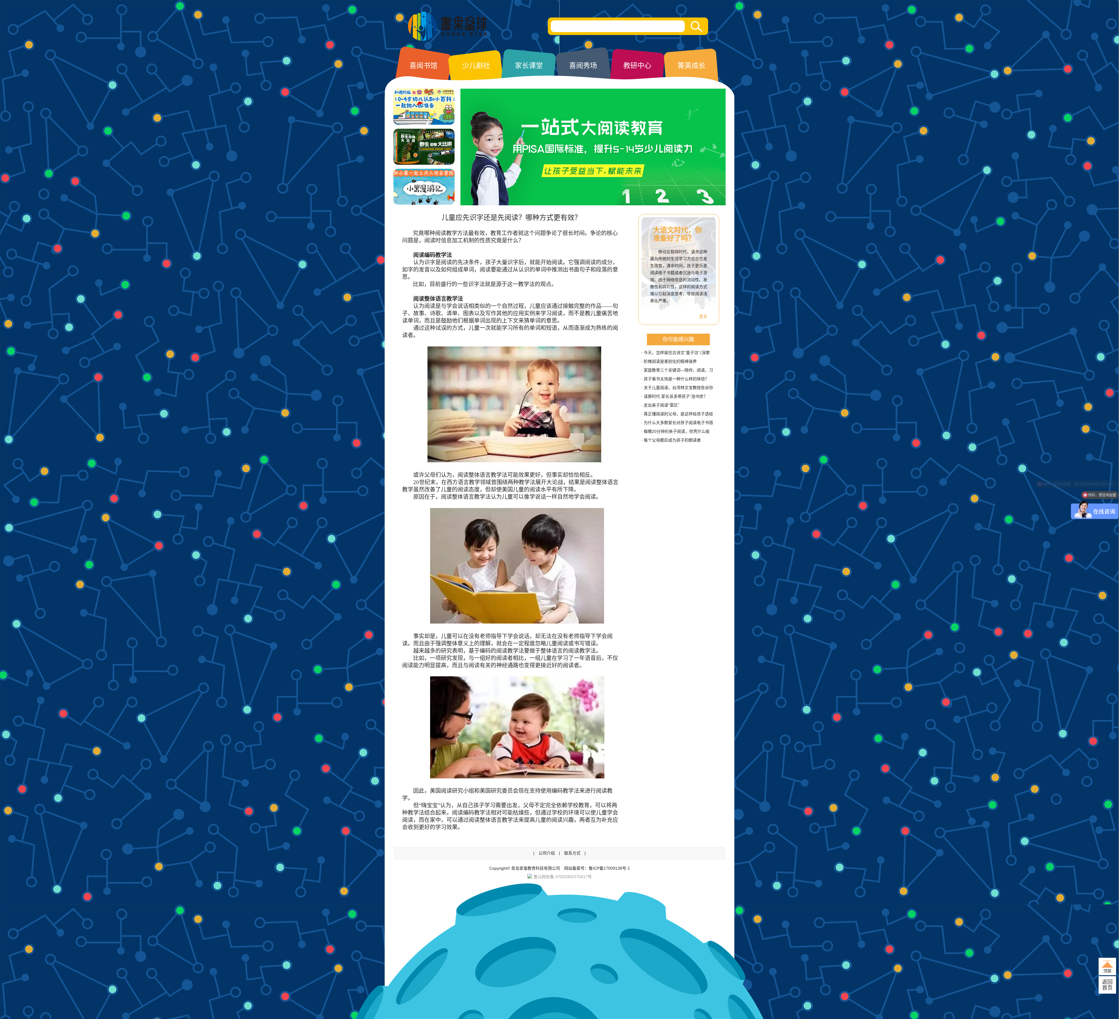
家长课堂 (529, 65)
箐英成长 (691, 65)
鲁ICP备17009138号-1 (609, 868)
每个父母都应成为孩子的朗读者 (672, 440)
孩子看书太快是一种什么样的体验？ (676, 379)
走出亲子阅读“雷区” (661, 405)
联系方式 (572, 853)
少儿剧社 (476, 65)
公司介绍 (547, 853)
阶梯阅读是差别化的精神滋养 (670, 361)
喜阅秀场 (583, 65)
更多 (703, 316)
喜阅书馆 (423, 65)
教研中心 (637, 65)
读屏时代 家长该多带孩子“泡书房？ (676, 396)
